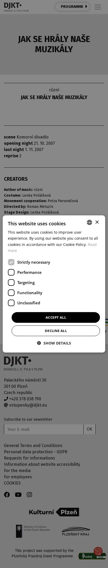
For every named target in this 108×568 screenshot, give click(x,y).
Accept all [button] (56, 317)
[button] (54, 343)
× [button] (97, 222)
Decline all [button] (56, 330)
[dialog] (54, 284)
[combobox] (89, 222)
